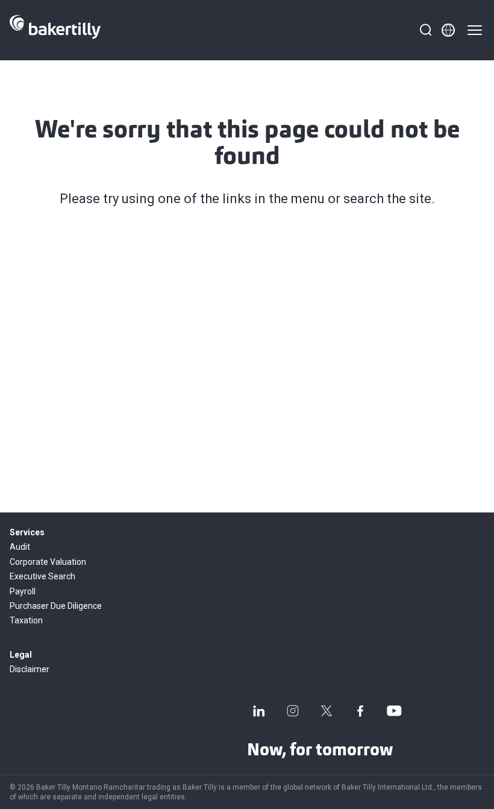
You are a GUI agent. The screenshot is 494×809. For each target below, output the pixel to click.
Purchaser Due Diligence (56, 606)
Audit (20, 547)
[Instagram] (293, 711)
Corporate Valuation (48, 562)
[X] (326, 711)
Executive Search (42, 576)
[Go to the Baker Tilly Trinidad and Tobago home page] (55, 30)
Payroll (23, 591)
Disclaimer (29, 669)
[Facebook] (360, 711)
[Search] (425, 30)
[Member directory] (448, 30)
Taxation (26, 620)
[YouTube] (394, 711)
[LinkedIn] (259, 711)
